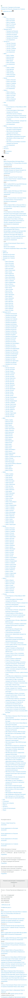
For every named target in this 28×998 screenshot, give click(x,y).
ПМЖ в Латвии (9, 498)
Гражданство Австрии (11, 327)
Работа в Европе (10, 92)
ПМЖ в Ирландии (10, 493)
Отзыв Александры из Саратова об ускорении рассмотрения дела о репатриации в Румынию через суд (14, 704)
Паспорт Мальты (9, 399)
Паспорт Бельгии (9, 381)
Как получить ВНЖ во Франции (13, 463)
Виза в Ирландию (9, 294)
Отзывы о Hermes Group (11, 696)
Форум (7, 153)
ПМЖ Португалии (10, 514)
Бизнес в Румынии (11, 79)
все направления (10, 27)
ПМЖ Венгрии (10, 69)
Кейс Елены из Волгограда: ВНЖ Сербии (15, 736)
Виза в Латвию (9, 289)
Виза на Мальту (9, 284)
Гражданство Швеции (10, 362)
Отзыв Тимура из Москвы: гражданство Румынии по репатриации (14, 222)
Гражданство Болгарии (14, 7)
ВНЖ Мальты (8, 451)
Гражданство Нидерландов (12, 348)
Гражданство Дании (10, 334)
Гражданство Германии (11, 332)
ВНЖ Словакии (9, 454)
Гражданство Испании (11, 324)
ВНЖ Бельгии (8, 435)
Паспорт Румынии (11, 43)
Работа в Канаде (9, 590)
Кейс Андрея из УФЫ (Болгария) (13, 792)
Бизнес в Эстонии (9, 576)
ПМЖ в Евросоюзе (10, 484)
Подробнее (4, 854)
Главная (5, 251)
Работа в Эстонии (10, 95)
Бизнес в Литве (9, 555)
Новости (6, 146)
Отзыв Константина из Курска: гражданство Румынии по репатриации (15, 217)
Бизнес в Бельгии (9, 540)
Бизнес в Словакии (10, 562)
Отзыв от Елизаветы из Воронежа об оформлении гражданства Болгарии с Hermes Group (14, 650)
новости (22, 243)
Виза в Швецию (9, 308)
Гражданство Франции (11, 355)
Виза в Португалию (10, 278)
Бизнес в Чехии (9, 571)
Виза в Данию (8, 296)
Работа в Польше (9, 592)
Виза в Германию (9, 298)
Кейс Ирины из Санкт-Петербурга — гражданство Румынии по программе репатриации (14, 782)
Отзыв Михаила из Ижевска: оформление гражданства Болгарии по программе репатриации (15, 625)
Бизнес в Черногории (10, 573)
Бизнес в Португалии (10, 564)
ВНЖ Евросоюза (9, 432)
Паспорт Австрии (9, 379)
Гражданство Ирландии (11, 336)
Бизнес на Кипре (9, 552)
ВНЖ (5, 53)
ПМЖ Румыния (9, 482)
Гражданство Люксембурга (12, 343)
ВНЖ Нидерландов (10, 453)
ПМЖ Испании (10, 72)
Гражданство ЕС (8, 29)
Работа (5, 90)
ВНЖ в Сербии (10, 55)
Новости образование (14, 990)
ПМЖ (5, 65)
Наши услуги (4, 7)
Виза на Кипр (8, 291)
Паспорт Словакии (10, 402)
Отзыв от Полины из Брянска (12, 660)
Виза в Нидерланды (10, 282)
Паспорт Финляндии (10, 406)
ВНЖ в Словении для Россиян (13, 456)
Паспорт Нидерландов (11, 400)
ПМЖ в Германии (9, 489)
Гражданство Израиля (11, 322)
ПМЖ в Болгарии (10, 74)
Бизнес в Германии (10, 545)
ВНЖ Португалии (9, 460)
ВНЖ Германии (9, 437)
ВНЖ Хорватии (9, 465)
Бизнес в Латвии (9, 554)
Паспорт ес (6, 41)
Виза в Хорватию (9, 273)
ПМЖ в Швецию (9, 521)
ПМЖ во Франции (10, 517)
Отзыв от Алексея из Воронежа (13, 658)
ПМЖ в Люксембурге (10, 501)
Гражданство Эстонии (11, 364)
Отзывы (6, 105)
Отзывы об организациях (10, 243)
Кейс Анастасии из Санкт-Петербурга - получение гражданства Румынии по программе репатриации (15, 768)
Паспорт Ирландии (10, 388)
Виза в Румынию (10, 18)
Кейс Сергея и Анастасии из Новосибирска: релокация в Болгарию (15, 233)
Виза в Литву (8, 287)
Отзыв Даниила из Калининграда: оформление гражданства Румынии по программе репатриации (15, 639)
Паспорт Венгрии (9, 383)
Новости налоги (5, 990)
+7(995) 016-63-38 (7, 11)
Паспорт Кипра (9, 392)
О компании (8, 151)
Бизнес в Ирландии (10, 548)
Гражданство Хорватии (11, 357)
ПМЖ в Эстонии (9, 522)
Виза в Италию (9, 292)
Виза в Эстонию (9, 310)
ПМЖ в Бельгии (9, 487)
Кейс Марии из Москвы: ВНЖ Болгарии (15, 731)
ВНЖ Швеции (9, 468)
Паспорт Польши (10, 50)
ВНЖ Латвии (8, 446)
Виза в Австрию (9, 305)
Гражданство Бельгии (10, 329)
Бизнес (5, 78)
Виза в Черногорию (10, 270)
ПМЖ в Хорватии (9, 515)
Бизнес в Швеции (9, 574)
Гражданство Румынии (7, 9)
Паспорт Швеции (9, 414)
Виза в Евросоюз (9, 306)
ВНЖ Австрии (9, 433)
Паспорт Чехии (9, 411)
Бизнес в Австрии (9, 538)
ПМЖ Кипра (8, 496)
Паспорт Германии (10, 385)
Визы (5, 17)
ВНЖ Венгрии (10, 58)
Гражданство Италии (10, 338)
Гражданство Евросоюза (11, 325)
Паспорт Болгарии (11, 45)
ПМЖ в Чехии (9, 519)
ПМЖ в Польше (9, 510)
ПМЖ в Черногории (10, 524)
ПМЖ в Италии (9, 494)
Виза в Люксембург (10, 285)
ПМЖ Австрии (9, 486)
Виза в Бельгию (9, 303)
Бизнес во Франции (10, 568)
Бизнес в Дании (9, 547)
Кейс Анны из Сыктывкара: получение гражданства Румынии (14, 238)
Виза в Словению (10, 22)
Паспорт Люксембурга (11, 397)
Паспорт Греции (10, 46)
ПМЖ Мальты (9, 503)
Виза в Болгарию (10, 20)
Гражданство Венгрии (10, 331)
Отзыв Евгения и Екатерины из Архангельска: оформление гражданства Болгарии (15, 634)
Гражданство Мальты (10, 346)
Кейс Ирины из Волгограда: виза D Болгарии (16, 726)
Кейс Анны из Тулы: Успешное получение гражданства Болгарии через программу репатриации (15, 773)
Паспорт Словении (11, 48)
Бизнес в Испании (10, 86)
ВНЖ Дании (8, 439)
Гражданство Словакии (11, 350)
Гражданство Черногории (11, 360)
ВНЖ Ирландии (9, 440)
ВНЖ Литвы (8, 447)
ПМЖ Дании (8, 491)
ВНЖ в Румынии (9, 430)
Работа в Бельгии (9, 588)
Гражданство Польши (11, 38)
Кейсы (5, 125)
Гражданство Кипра (10, 339)
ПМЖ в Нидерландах (10, 505)
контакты (6, 244)
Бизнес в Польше (10, 85)
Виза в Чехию (8, 271)
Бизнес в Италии (9, 550)
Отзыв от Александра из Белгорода (14, 642)
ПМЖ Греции (9, 71)
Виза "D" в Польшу (11, 24)
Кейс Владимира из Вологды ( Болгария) (15, 794)
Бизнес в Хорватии (10, 569)
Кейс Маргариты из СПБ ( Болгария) (14, 796)
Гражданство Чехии (10, 359)
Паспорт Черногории (10, 413)
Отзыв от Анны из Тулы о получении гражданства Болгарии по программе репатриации (14, 655)
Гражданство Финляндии (11, 353)
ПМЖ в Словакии (9, 507)
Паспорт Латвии (9, 393)
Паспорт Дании (9, 386)
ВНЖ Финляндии (9, 461)
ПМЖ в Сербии (10, 67)
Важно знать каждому (9, 246)
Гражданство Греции (11, 34)
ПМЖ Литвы (8, 500)
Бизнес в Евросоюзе (10, 536)
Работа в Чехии (10, 97)
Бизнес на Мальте (9, 559)
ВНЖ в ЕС (5, 252)
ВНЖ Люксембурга (10, 449)
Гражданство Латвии (10, 341)
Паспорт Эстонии (9, 416)
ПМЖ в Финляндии (10, 512)
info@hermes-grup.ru (6, 907)
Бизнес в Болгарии (11, 81)
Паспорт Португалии (10, 404)
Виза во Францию (9, 275)
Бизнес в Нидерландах (11, 561)
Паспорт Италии (9, 390)
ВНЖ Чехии (8, 466)
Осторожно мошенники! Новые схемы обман (15, 248)
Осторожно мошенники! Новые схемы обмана (12, 986)
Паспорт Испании (9, 376)
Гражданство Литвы (10, 345)
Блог (5, 102)
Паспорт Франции (10, 407)
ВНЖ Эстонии (9, 470)
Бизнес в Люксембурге (11, 557)
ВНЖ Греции (9, 60)
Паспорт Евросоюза (10, 378)
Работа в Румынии (11, 93)
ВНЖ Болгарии (10, 57)
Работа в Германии (11, 99)
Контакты (6, 148)
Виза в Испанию (10, 25)
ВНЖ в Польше (9, 458)
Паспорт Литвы (9, 395)
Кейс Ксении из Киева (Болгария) (13, 785)
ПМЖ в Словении (9, 508)
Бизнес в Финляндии (10, 566)
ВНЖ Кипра (8, 444)
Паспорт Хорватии (10, 409)
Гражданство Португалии (11, 352)
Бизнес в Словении (11, 83)
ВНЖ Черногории (9, 428)
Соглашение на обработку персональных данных (13, 997)
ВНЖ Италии (8, 442)
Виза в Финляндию (10, 277)
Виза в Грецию (9, 299)
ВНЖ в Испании (10, 62)
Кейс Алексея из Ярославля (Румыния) (15, 787)
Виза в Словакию (9, 280)
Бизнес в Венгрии (9, 541)
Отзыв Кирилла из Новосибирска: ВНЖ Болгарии (13, 957)
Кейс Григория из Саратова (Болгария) (14, 797)
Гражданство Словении (19, 9)
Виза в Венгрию (9, 301)
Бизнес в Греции (9, 543)
